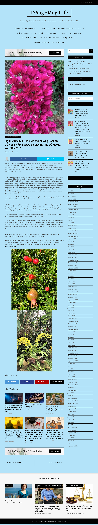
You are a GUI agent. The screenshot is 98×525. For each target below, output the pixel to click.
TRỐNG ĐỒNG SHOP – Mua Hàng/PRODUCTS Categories (62, 28)
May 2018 (71, 419)
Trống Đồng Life (49, 13)
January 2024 (72, 257)
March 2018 (71, 425)
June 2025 (71, 217)
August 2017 (72, 435)
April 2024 (71, 249)
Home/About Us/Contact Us (26, 28)
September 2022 (73, 300)
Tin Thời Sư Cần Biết (13, 137)
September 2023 (73, 268)
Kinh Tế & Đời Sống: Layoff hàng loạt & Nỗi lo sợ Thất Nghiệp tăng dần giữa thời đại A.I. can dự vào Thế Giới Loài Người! (54, 434)
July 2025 (71, 215)
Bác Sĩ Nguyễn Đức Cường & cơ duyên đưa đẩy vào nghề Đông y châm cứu (47, 509)
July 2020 (71, 366)
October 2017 (72, 430)
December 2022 (73, 292)
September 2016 (73, 446)
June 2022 (71, 308)
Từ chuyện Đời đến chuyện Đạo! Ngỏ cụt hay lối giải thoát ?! (54, 409)
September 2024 (73, 236)
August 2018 (72, 411)
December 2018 (73, 401)
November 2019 (73, 385)
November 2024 (73, 233)
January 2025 (72, 228)
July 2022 (71, 305)
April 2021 (71, 342)
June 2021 (71, 337)
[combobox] (80, 98)
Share (28, 382)
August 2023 (72, 271)
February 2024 (72, 255)
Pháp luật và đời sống (74, 485)
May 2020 (71, 372)
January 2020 (72, 382)
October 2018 (72, 406)
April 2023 (71, 281)
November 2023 (73, 263)
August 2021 (72, 332)
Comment (58, 382)
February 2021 (72, 348)
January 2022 (72, 318)
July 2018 (71, 414)
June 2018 (71, 417)
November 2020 (73, 356)
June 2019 (71, 393)
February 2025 (72, 225)
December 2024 (73, 231)
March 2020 (72, 377)
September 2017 (73, 433)
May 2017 (71, 440)
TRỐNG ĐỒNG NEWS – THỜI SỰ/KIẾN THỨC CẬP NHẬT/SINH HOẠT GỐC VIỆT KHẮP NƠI (49, 33)
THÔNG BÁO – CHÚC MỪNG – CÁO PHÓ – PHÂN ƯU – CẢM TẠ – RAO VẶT (49, 38)
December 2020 (73, 353)
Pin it (43, 382)
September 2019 (73, 390)
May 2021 (71, 340)
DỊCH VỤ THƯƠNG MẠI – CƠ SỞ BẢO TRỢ (49, 42)
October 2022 (72, 297)
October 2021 (72, 326)
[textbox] (80, 98)
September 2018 (73, 409)
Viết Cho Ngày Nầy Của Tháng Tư (79, 68)
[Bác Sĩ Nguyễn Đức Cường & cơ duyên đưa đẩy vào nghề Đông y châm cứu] (49, 494)
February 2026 (72, 196)
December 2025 (73, 202)
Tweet (13, 382)
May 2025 (71, 220)
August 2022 (72, 302)
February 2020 (72, 379)
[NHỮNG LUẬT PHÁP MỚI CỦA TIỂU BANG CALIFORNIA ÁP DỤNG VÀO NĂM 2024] (79, 494)
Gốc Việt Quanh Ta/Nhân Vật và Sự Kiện (48, 486)
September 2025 (73, 209)
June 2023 (71, 276)
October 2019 (72, 387)
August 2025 (72, 212)
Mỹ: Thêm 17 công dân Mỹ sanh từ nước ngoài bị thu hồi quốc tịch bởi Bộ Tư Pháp (80, 64)
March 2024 (71, 252)
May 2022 (71, 310)
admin (16, 152)
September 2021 (73, 329)
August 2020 (72, 363)
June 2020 (71, 369)
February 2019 (72, 398)
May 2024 (71, 247)
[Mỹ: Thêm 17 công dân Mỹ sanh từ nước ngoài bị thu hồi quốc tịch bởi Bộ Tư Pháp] (14, 403)
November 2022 (73, 294)
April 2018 (71, 422)
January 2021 (72, 350)
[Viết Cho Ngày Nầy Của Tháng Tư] (34, 402)
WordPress (34, 521)
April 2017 (71, 443)
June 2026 (71, 191)
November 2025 (73, 204)
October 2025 (72, 207)
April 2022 (71, 313)
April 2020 (71, 374)
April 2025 (71, 223)
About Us (9, 485)
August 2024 (72, 239)
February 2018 (72, 427)
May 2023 (71, 279)
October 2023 (72, 265)
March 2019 (71, 395)
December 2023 (73, 260)
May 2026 (71, 194)
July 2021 (71, 334)
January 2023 (72, 289)
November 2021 (73, 324)
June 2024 (71, 244)
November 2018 (73, 403)
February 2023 (72, 286)
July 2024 (71, 241)
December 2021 (73, 321)
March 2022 (72, 316)
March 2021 (71, 345)
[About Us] (18, 491)
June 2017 (71, 438)
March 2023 (72, 284)
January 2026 (72, 199)
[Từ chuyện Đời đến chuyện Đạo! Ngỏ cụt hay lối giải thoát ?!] (55, 405)
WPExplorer (63, 521)
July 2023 (71, 273)
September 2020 (73, 361)
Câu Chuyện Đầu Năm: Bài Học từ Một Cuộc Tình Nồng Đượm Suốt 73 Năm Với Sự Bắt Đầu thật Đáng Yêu (14, 435)
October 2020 (72, 358)
